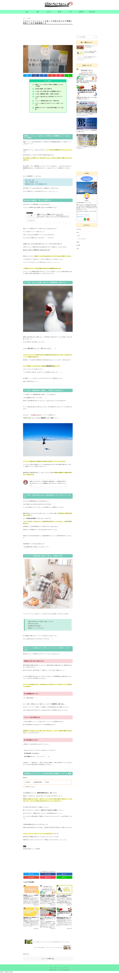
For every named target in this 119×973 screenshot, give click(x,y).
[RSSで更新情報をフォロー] (88, 219)
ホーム (51, 967)
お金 (78, 232)
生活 (78, 248)
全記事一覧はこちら (81, 216)
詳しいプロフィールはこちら (83, 214)
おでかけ (79, 229)
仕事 (25, 846)
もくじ (46, 80)
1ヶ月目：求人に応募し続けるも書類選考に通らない (48, 91)
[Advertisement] (48, 34)
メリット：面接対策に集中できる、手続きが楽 (47, 100)
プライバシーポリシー (64, 967)
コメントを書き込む (47, 958)
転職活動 (38, 848)
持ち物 (78, 245)
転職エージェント (32, 848)
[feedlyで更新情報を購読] (85, 219)
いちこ (87, 200)
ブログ (78, 235)
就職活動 (25, 848)
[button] (96, 37)
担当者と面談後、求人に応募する (43, 88)
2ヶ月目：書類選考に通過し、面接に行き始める (47, 94)
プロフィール (56, 967)
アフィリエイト (82, 238)
